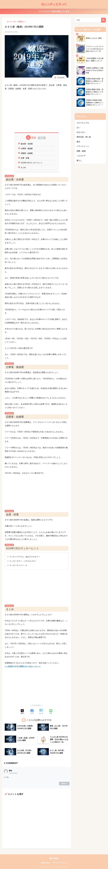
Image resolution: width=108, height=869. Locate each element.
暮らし (79, 161)
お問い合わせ (45, 863)
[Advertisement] (36, 114)
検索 (103, 20)
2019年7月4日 (13, 773)
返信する (64, 783)
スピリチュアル (83, 123)
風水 (78, 142)
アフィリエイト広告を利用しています (54, 11)
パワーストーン (83, 146)
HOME (55, 858)
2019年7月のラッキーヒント (31, 163)
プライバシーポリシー (60, 863)
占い (78, 128)
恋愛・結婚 (81, 151)
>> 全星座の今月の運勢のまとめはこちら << (22, 666)
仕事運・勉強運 (27, 148)
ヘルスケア (81, 156)
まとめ (23, 167)
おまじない (81, 132)
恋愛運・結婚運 (27, 153)
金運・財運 (25, 158)
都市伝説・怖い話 (84, 137)
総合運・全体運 (27, 144)
